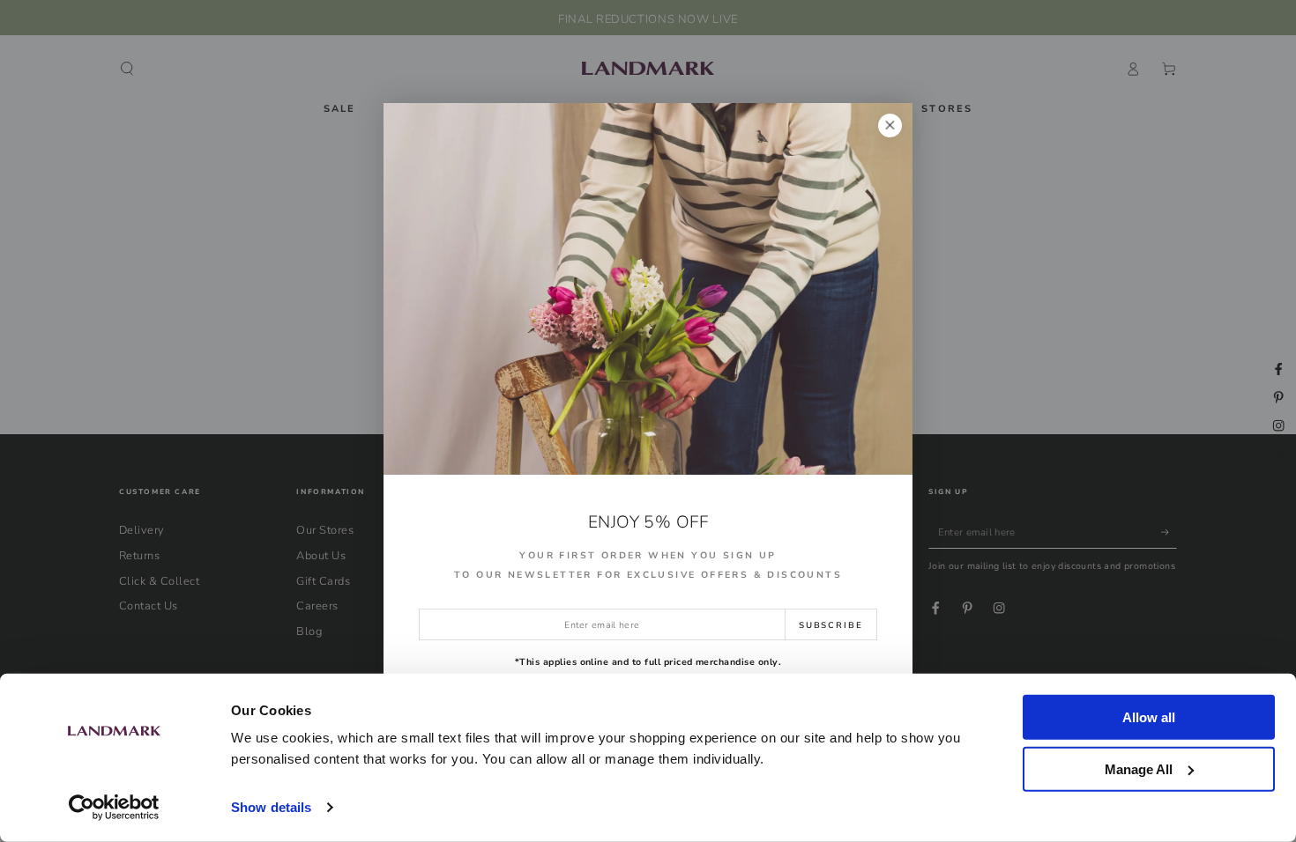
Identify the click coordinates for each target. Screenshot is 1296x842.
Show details (271, 807)
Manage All (1139, 768)
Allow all (1148, 717)
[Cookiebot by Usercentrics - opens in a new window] (114, 807)
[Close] (890, 125)
